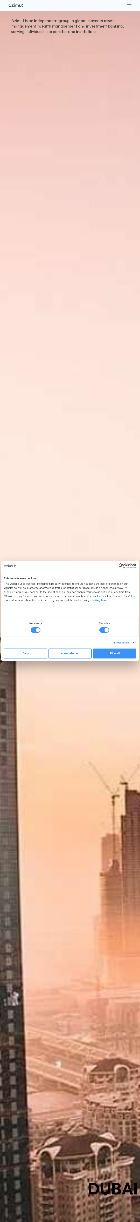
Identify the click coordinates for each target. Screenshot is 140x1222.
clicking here (98, 600)
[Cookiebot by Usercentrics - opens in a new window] (121, 565)
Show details (121, 642)
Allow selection (70, 653)
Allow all (114, 653)
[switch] (104, 630)
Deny (26, 653)
